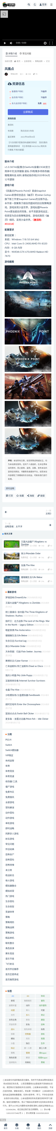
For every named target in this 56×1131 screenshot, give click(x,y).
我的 (39, 1128)
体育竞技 (9, 771)
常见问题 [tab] (26, 54)
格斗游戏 (9, 881)
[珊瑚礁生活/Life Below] (11, 580)
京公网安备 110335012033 (37, 1113)
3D (28, 996)
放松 (43, 1034)
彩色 (28, 1025)
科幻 (13, 1048)
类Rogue (42, 1053)
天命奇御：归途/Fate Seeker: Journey (23, 652)
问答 (28, 1128)
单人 (28, 1010)
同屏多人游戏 (12, 834)
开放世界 (12, 1025)
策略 (7, 917)
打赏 (10, 496)
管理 (28, 1053)
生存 (43, 1043)
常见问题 (9, 844)
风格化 (28, 1062)
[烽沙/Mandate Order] (11, 555)
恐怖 (43, 1025)
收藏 (21, 496)
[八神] (6, 74)
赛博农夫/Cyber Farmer (16, 661)
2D (13, 996)
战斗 (13, 1029)
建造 (43, 1020)
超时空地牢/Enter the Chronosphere (22, 704)
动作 (28, 1006)
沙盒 (13, 1043)
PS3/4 (8, 740)
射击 (28, 1020)
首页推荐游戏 (12, 980)
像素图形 (28, 1001)
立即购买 (28, 112)
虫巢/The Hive (28, 565)
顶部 (50, 1128)
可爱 (43, 1010)
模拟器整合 (10, 886)
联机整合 (9, 943)
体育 (7, 766)
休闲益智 (9, 761)
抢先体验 (28, 1029)
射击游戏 (9, 839)
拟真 (43, 1029)
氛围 (43, 1039)
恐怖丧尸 (9, 855)
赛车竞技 (9, 954)
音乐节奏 (9, 959)
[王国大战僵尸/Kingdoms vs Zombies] (11, 544)
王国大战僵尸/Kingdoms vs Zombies (22, 603)
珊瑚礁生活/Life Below (31, 577)
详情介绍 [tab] (12, 54)
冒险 (43, 1001)
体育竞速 (9, 776)
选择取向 (12, 1062)
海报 (31, 496)
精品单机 (9, 938)
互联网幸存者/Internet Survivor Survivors (25, 681)
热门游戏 (9, 896)
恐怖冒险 (9, 860)
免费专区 (24, 558)
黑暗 (43, 1062)
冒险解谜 (9, 808)
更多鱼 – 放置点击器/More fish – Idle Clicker (26, 719)
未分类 (8, 870)
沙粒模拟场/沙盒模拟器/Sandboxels (22, 695)
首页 (18, 61)
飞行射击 (9, 964)
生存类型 (9, 907)
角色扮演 (9, 948)
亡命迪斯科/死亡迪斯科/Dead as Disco (24, 666)
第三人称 (43, 1048)
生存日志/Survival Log (15, 641)
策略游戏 (9, 933)
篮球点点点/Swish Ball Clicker (19, 714)
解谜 (28, 1058)
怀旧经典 (9, 849)
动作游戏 (9, 818)
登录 (44, 5)
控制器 (28, 1034)
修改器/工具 (11, 782)
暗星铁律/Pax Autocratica (17, 630)
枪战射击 (9, 875)
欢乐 (28, 1039)
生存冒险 (9, 901)
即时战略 (10, 489)
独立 (28, 1043)
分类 (17, 1128)
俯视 (13, 1001)
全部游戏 (27, 61)
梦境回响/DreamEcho (15, 598)
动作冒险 (24, 546)
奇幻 (43, 1015)
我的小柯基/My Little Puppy (18, 675)
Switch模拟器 (12, 750)
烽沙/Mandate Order (31, 554)
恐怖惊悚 (9, 865)
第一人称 (28, 1048)
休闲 (43, 996)
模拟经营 (9, 891)
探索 (13, 1034)
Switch (8, 745)
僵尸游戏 (9, 787)
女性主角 (12, 1020)
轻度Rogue (42, 1058)
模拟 (13, 1039)
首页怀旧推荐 (12, 969)
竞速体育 (9, 912)
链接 (42, 496)
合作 (13, 1015)
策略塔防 (9, 922)
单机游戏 (9, 823)
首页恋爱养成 (12, 974)
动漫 (13, 1010)
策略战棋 (38, 61)
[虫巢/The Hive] (11, 568)
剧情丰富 (12, 1006)
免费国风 (9, 797)
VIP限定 (9, 755)
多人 (28, 1015)
